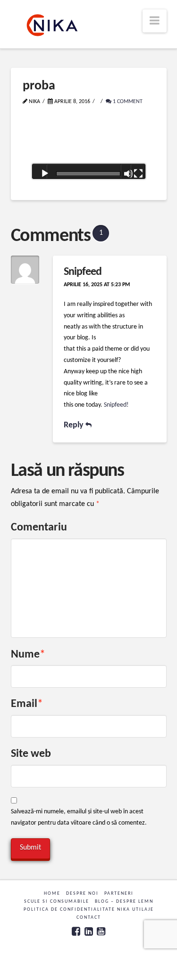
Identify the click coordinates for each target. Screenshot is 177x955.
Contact (88, 917)
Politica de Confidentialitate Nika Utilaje (89, 909)
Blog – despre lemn (124, 901)
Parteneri (119, 893)
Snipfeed (82, 272)
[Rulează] (45, 173)
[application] (89, 151)
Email (27, 704)
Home (52, 893)
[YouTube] (101, 931)
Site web (31, 754)
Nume (28, 654)
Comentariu (39, 527)
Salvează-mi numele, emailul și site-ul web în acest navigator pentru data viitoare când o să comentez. (79, 817)
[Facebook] (76, 931)
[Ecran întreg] (138, 173)
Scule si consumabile (56, 901)
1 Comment (127, 101)
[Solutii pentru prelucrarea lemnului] (52, 25)
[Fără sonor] (128, 173)
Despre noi (82, 893)
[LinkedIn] (88, 931)
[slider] (88, 173)
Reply (74, 425)
